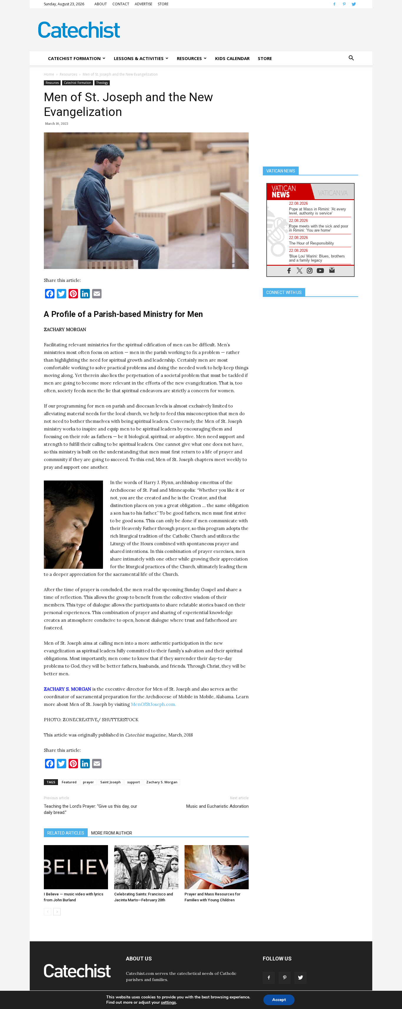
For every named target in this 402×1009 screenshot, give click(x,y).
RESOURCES (189, 58)
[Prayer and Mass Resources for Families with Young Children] (217, 867)
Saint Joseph (110, 782)
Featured (69, 782)
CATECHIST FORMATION (74, 58)
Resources (68, 74)
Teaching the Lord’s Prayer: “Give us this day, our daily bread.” (90, 809)
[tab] (288, 191)
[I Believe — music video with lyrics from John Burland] (76, 867)
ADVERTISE (143, 3)
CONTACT (120, 3)
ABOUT (100, 3)
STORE (163, 3)
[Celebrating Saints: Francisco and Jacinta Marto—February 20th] (146, 867)
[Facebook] (334, 4)
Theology (102, 83)
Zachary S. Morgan (161, 782)
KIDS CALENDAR (232, 58)
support (133, 782)
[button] (351, 58)
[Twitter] (353, 4)
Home (49, 74)
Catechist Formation (77, 83)
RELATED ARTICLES (65, 833)
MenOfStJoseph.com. (153, 704)
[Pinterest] (344, 4)
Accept (279, 1000)
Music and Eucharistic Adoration (217, 806)
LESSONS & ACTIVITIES (139, 58)
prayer (88, 782)
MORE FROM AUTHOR (111, 833)
